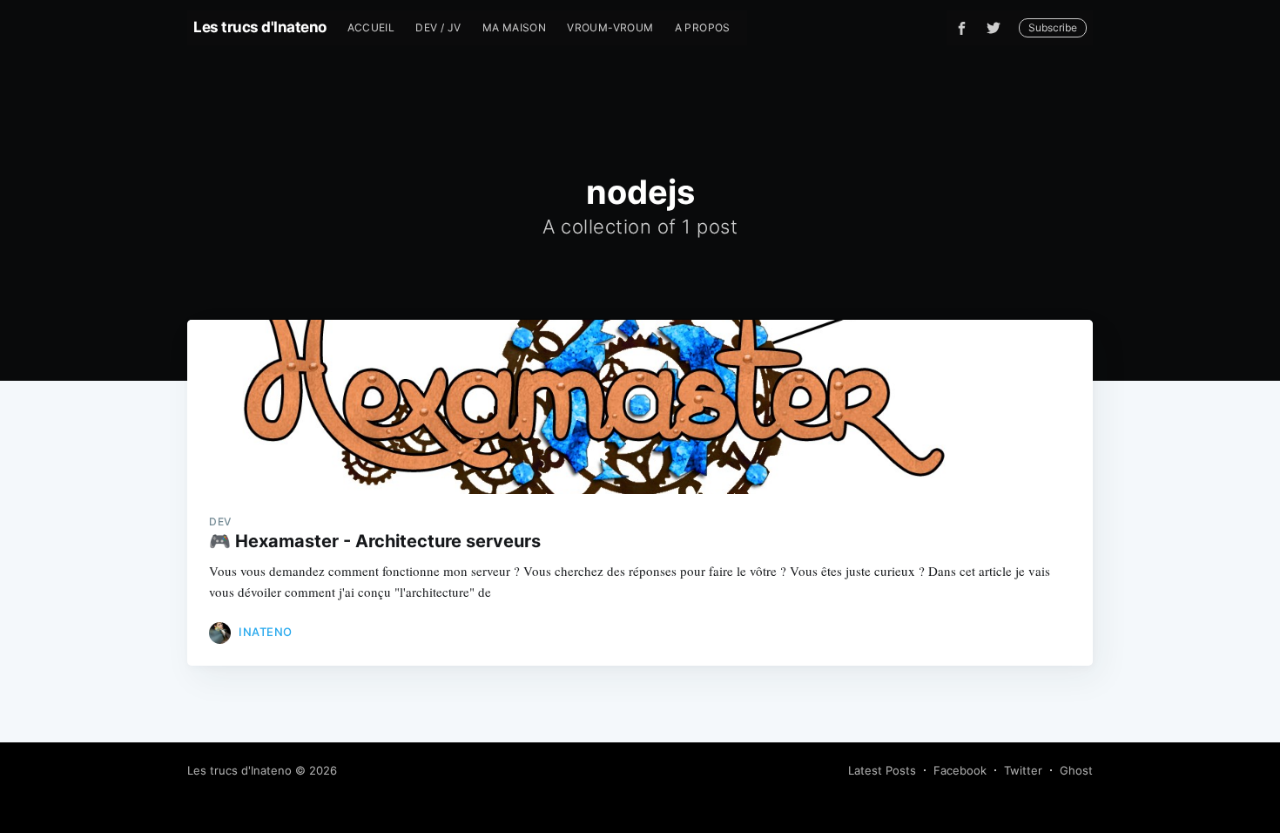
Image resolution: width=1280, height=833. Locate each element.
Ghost (1076, 770)
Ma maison (514, 27)
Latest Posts (882, 770)
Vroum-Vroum (610, 27)
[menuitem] (371, 27)
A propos (703, 27)
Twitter (1023, 770)
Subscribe (1052, 27)
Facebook (960, 770)
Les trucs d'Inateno (260, 27)
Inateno (266, 632)
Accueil (371, 27)
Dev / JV (438, 27)
